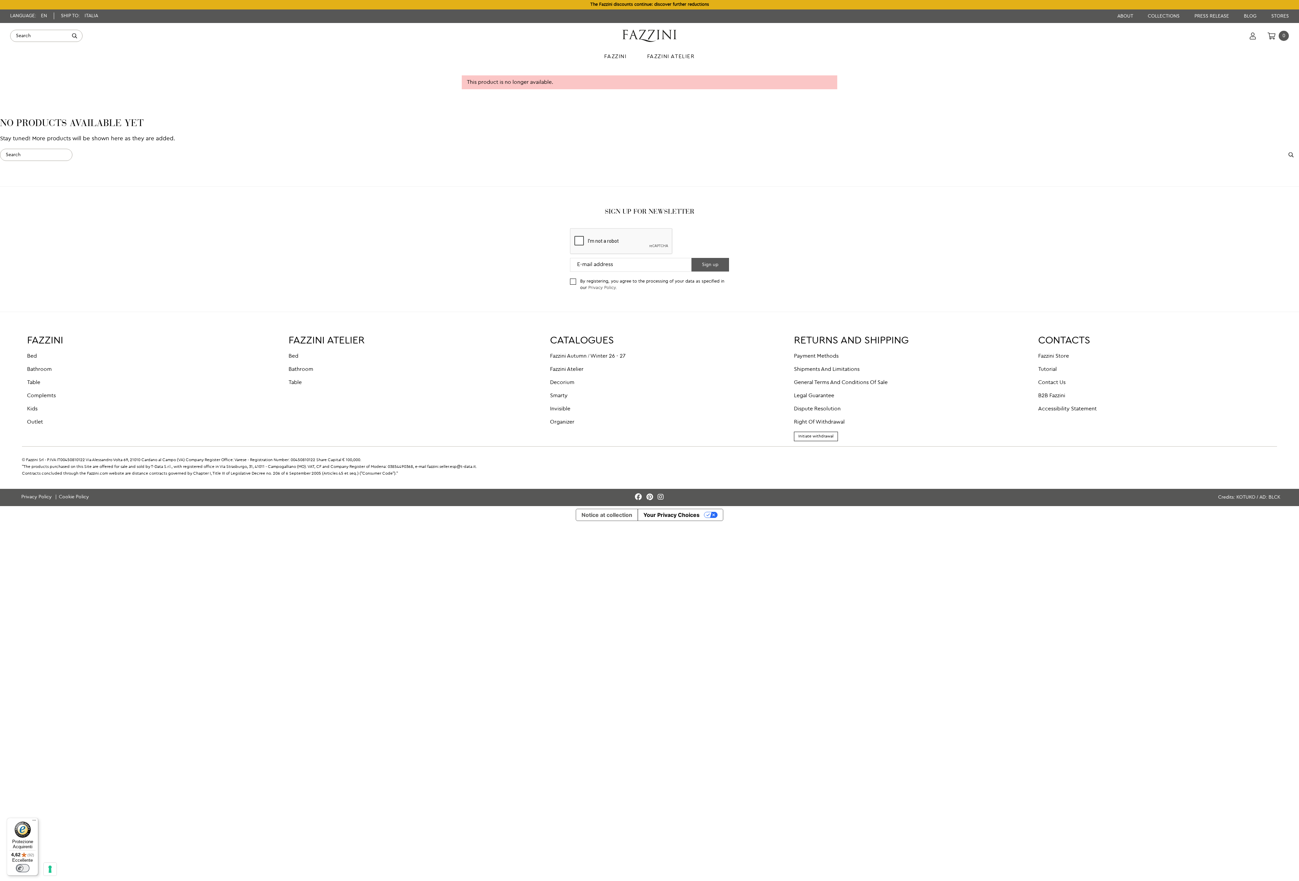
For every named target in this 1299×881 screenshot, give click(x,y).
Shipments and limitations (827, 369)
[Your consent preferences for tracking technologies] (50, 869)
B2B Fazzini (1051, 396)
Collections (1164, 16)
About (1125, 16)
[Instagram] (661, 497)
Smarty (559, 396)
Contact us (1052, 382)
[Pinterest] (650, 497)
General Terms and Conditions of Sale (841, 382)
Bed (32, 356)
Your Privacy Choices (671, 514)
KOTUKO (1245, 497)
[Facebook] (639, 497)
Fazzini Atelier (567, 369)
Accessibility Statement (1067, 409)
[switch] (22, 868)
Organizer (562, 422)
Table (33, 382)
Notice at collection (607, 514)
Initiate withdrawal (816, 436)
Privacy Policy (602, 288)
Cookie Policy (74, 497)
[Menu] (34, 822)
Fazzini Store (1053, 356)
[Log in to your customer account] (1253, 35)
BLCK (1274, 497)
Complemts (41, 396)
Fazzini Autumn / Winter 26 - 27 (587, 356)
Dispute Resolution (817, 409)
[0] (1271, 36)
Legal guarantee (814, 396)
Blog (1251, 16)
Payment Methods (816, 356)
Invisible (560, 409)
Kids (32, 409)
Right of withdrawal (819, 422)
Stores (1280, 16)
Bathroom (39, 369)
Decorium (562, 382)
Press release (1212, 16)
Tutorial (1047, 369)
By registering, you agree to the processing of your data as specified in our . (652, 284)
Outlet (35, 422)
